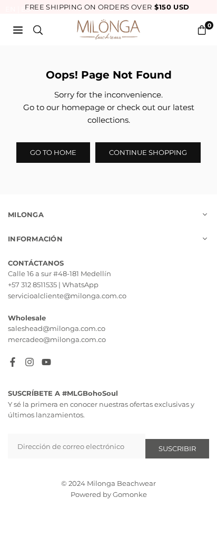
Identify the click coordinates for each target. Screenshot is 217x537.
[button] (202, 30)
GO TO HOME (53, 152)
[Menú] (18, 29)
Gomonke (130, 494)
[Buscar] (38, 29)
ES (25, 9)
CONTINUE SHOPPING (148, 152)
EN (10, 9)
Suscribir (177, 448)
